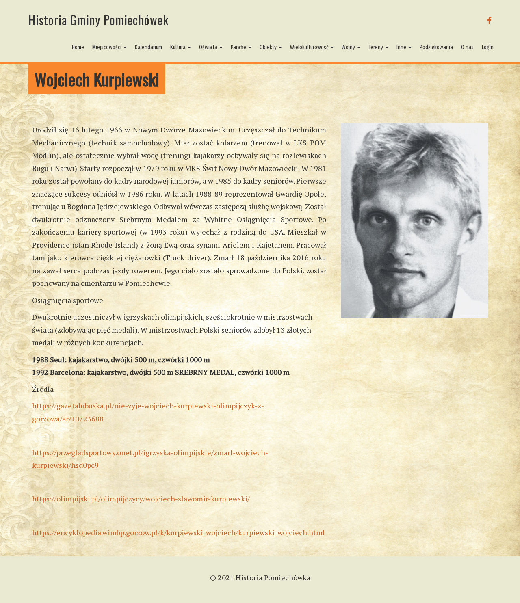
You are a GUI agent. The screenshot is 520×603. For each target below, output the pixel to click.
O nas (467, 47)
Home (78, 47)
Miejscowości (107, 47)
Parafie (239, 47)
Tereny (376, 47)
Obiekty (269, 47)
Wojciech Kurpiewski (97, 79)
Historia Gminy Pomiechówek (98, 20)
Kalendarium (148, 47)
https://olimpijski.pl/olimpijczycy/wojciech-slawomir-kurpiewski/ (141, 499)
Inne (401, 47)
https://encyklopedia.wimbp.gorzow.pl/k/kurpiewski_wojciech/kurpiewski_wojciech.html (178, 532)
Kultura (178, 47)
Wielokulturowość (309, 47)
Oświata (209, 47)
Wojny (349, 47)
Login (488, 47)
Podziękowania (436, 47)
